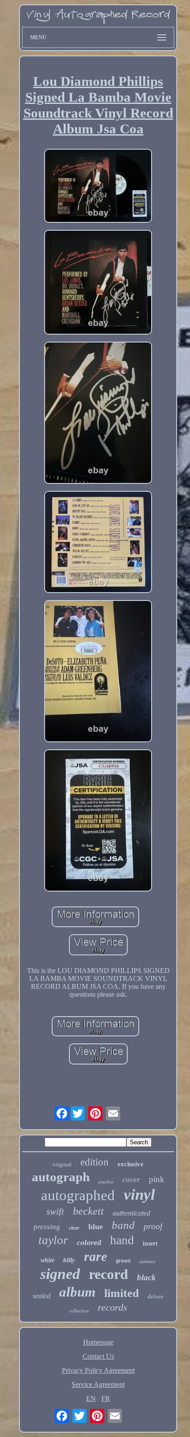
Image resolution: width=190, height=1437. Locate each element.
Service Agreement (98, 1384)
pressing (47, 1227)
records (112, 1307)
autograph (61, 1177)
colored (89, 1242)
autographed (78, 1195)
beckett (88, 1211)
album (77, 1292)
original (62, 1164)
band (123, 1225)
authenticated (131, 1213)
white (47, 1260)
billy (69, 1260)
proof (153, 1226)
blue (95, 1226)
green (123, 1261)
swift (55, 1211)
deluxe (155, 1296)
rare (95, 1256)
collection (79, 1310)
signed (60, 1274)
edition (94, 1162)
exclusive (131, 1164)
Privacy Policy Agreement (98, 1370)
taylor (53, 1240)
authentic (147, 1261)
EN (91, 1398)
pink (156, 1179)
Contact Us (98, 1356)
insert (150, 1243)
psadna (106, 1181)
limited (121, 1293)
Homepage (98, 1342)
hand (122, 1240)
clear (74, 1228)
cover (131, 1179)
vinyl (139, 1194)
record (108, 1274)
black (146, 1277)
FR (105, 1398)
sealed (41, 1296)
